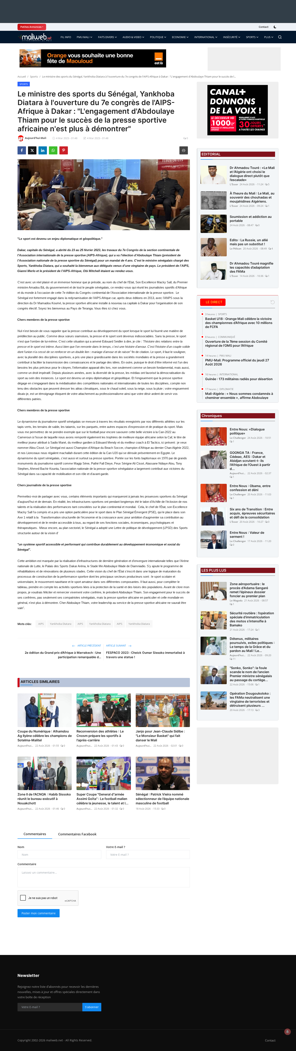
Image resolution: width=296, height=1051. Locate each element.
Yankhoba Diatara (60, 624)
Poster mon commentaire (39, 913)
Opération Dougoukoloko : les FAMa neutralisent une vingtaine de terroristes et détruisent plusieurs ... (250, 699)
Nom (21, 847)
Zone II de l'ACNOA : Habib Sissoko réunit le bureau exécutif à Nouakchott (44, 798)
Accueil (22, 76)
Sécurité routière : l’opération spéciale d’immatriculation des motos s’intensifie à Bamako (252, 619)
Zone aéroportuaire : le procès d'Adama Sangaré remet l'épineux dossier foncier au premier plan (249, 590)
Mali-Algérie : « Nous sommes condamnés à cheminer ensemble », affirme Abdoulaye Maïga (239, 398)
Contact (263, 27)
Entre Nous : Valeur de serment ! (247, 535)
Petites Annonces (30, 27)
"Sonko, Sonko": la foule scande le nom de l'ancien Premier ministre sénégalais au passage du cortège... (251, 674)
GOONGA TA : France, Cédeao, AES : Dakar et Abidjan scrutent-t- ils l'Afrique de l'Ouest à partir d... (250, 461)
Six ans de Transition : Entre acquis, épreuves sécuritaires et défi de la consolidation (252, 513)
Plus (267, 37)
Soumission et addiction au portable (251, 219)
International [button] (204, 37)
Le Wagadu (236, 600)
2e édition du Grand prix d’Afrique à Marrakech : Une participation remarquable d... (63, 655)
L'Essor (234, 184)
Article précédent (89, 645)
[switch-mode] (275, 27)
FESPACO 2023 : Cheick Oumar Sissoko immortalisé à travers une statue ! (145, 655)
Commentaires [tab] (35, 834)
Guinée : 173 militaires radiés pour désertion (239, 379)
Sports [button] (251, 37)
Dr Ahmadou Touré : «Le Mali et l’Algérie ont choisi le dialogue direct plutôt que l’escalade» (252, 174)
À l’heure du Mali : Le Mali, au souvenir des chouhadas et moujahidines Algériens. (252, 197)
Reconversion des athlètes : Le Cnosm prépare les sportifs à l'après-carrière (100, 735)
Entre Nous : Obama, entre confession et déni (250, 488)
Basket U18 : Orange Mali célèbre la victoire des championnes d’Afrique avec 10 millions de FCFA (238, 323)
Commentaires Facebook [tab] (77, 834)
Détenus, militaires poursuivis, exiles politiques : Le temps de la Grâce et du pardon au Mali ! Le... (252, 645)
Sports (34, 76)
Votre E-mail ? (115, 847)
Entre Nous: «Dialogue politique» (247, 431)
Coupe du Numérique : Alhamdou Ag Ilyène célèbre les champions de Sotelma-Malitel (45, 735)
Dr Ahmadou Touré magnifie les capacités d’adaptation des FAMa (251, 267)
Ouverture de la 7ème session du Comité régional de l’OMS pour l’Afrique (236, 343)
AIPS (41, 624)
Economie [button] (179, 37)
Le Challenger (238, 438)
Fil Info (66, 37)
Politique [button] (156, 37)
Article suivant (116, 645)
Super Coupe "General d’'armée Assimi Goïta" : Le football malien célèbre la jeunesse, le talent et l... (102, 798)
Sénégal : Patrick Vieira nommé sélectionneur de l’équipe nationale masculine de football (162, 798)
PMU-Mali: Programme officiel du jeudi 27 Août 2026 (237, 362)
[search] (280, 37)
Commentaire (27, 864)
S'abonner (92, 1007)
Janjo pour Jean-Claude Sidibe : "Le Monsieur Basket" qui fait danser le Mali (160, 735)
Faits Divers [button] (106, 37)
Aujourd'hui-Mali (26, 745)
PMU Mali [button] (83, 37)
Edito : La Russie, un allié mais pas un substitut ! (249, 242)
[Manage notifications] (287, 1031)
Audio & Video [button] (132, 37)
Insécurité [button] (230, 37)
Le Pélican (235, 248)
